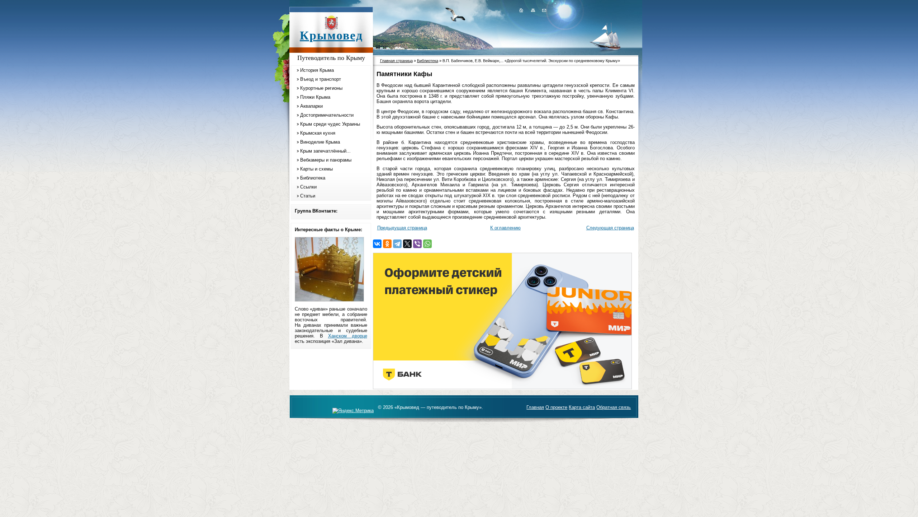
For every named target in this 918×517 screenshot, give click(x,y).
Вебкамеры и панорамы (325, 160)
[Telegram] (397, 243)
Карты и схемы (316, 169)
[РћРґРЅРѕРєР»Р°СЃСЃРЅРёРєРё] (387, 243)
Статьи (307, 196)
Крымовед (331, 35)
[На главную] (521, 10)
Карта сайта (582, 407)
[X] (407, 243)
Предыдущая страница (402, 227)
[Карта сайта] (533, 10)
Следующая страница (610, 227)
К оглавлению (505, 227)
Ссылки (308, 187)
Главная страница (396, 61)
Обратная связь (613, 407)
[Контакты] (543, 10)
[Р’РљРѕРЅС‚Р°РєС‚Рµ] (377, 243)
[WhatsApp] (427, 243)
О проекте (556, 407)
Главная (535, 407)
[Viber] (417, 243)
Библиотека (312, 178)
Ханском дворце (347, 336)
